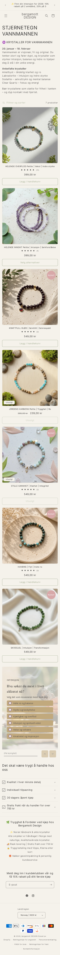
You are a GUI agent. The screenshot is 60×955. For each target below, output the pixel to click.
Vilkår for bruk (20, 944)
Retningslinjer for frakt (39, 944)
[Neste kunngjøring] (54, 5)
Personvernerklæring (47, 940)
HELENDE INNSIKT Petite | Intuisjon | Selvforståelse (30, 247)
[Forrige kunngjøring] (5, 5)
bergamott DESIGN (30, 936)
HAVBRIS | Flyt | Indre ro (30, 567)
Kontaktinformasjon (31, 949)
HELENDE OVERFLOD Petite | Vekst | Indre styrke (30, 166)
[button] (6, 15)
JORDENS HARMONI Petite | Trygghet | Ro (30, 409)
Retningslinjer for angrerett (24, 940)
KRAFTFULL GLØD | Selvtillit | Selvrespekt (30, 328)
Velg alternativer (30, 262)
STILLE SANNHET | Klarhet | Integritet (30, 486)
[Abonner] (51, 884)
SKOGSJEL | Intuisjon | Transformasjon (30, 648)
